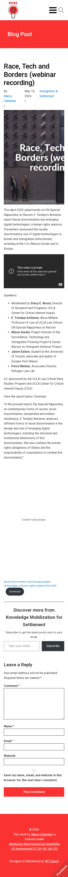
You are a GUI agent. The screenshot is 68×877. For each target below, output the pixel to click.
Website (9, 756)
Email (8, 741)
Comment (12, 686)
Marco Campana (41, 834)
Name (9, 726)
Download (14, 591)
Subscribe (53, 646)
